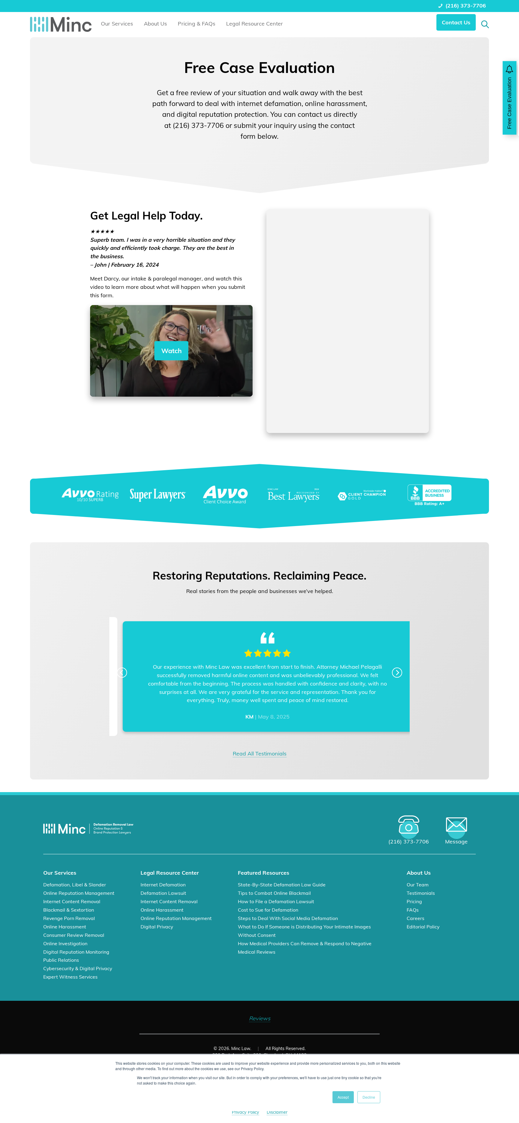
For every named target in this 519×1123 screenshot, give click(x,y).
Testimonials (421, 893)
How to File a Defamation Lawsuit (276, 901)
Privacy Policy (245, 1112)
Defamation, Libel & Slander (74, 885)
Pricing (414, 901)
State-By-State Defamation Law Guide (282, 885)
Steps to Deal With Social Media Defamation (288, 918)
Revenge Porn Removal (69, 918)
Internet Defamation (163, 885)
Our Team (418, 885)
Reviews (259, 1018)
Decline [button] (369, 1097)
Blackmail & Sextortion (68, 910)
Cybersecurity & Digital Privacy (77, 968)
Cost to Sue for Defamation (268, 910)
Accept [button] (343, 1097)
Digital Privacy (157, 927)
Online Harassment (64, 927)
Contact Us (456, 22)
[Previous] (122, 672)
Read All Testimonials (260, 753)
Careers (415, 918)
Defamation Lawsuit (163, 893)
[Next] (397, 672)
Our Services (117, 23)
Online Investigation (65, 943)
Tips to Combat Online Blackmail (274, 893)
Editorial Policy (423, 927)
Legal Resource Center (254, 23)
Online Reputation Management (78, 893)
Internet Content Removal (71, 901)
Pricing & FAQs (196, 23)
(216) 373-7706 (465, 5)
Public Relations (61, 960)
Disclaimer (277, 1112)
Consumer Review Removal (73, 935)
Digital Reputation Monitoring (76, 952)
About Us (155, 23)
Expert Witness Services (70, 977)
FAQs (413, 910)
